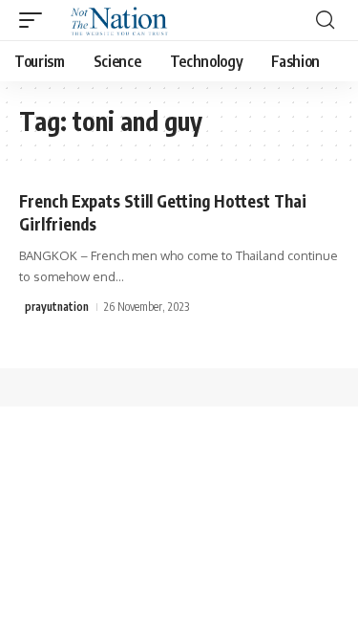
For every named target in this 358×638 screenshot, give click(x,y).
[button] (35, 20)
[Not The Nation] (116, 20)
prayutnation (57, 306)
